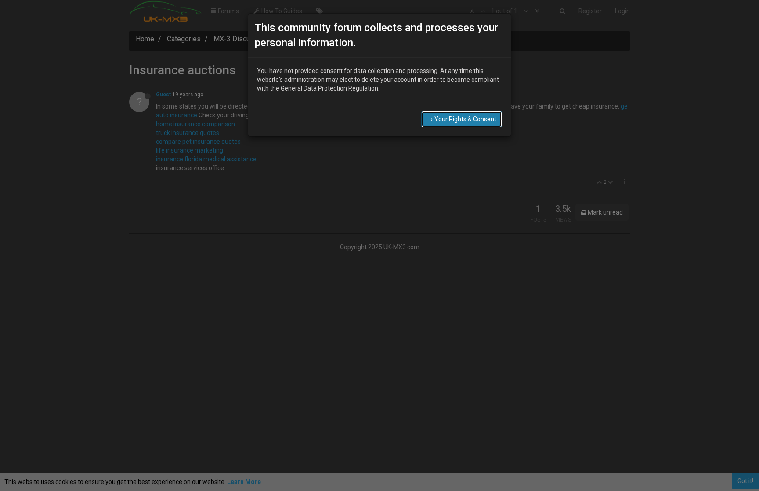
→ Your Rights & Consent (461, 119)
